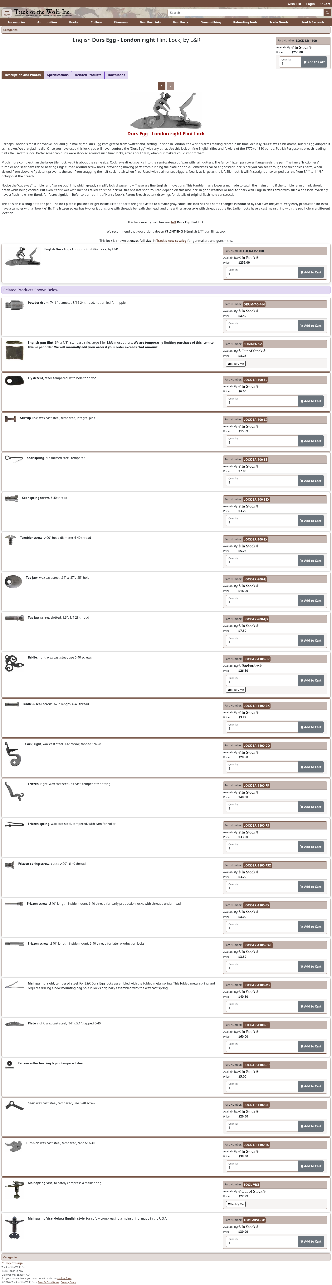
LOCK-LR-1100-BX (257, 706)
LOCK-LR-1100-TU (256, 1145)
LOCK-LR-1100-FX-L (258, 945)
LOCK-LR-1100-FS (256, 825)
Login (310, 4)
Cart (325, 4)
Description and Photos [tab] (23, 75)
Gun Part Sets (150, 22)
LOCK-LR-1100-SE (256, 1105)
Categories (10, 30)
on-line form (64, 1278)
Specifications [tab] (58, 75)
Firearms (121, 22)
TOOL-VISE (252, 1185)
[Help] (301, 47)
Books (74, 22)
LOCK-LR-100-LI (255, 420)
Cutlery (96, 22)
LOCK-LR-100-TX (255, 539)
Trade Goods (279, 22)
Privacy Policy (68, 1282)
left (173, 222)
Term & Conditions (48, 1282)
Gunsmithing (211, 22)
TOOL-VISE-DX (254, 1220)
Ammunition (47, 22)
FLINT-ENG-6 (253, 344)
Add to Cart (316, 62)
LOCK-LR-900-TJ (255, 579)
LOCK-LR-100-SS (255, 459)
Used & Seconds (312, 22)
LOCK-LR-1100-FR (256, 785)
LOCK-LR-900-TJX (256, 619)
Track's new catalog (171, 241)
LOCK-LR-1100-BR (257, 659)
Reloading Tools (245, 22)
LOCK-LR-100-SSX (256, 499)
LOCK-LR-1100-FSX (257, 865)
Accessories (16, 22)
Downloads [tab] (116, 75)
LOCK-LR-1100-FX (256, 905)
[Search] (327, 12)
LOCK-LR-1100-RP (257, 1065)
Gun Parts (180, 22)
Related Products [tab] (88, 75)
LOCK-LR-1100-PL (256, 1025)
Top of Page (14, 1263)
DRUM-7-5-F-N (254, 304)
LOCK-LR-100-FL (255, 380)
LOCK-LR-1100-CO (257, 746)
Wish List (294, 4)
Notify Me (237, 364)
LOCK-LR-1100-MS (257, 985)
